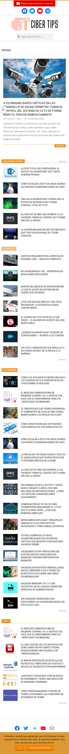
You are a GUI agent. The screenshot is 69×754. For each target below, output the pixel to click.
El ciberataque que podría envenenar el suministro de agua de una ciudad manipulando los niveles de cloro (43, 411)
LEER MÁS (60, 146)
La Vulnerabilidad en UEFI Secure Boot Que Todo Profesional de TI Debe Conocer (43, 232)
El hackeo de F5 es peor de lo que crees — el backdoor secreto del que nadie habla (43, 320)
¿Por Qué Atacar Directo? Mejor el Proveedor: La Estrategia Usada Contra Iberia (41, 305)
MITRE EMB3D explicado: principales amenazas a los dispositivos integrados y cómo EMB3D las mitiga (42, 523)
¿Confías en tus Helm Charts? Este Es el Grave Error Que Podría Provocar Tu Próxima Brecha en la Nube (43, 457)
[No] (65, 743)
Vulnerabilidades (36, 119)
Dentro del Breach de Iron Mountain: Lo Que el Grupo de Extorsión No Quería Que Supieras (43, 289)
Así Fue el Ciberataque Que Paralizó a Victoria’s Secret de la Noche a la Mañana (42, 350)
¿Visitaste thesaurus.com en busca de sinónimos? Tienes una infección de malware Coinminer (42, 679)
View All (63, 161)
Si (20, 748)
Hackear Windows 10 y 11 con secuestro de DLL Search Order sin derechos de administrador (41, 586)
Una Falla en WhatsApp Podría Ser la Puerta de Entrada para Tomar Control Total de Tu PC (42, 202)
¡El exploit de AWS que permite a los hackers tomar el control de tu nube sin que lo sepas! (43, 217)
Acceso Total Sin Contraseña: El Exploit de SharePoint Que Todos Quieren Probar (40, 171)
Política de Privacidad (40, 748)
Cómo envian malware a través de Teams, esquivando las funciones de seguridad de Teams (42, 694)
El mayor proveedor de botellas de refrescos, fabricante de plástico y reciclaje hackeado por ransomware (43, 663)
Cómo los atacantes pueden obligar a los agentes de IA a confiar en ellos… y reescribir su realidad (43, 380)
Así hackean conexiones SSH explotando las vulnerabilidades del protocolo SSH (43, 602)
